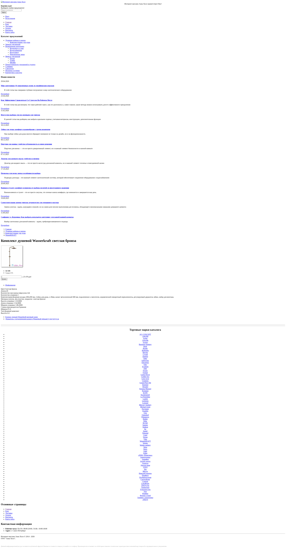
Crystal (145, 354)
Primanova (145, 417)
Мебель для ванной (12, 56)
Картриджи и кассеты (13, 73)
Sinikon (145, 427)
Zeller (145, 453)
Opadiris (145, 411)
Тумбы (12, 60)
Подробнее (5, 94)
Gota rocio (145, 379)
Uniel (145, 435)
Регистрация (10, 18)
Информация (10, 285)
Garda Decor (145, 375)
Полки (12, 58)
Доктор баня (145, 465)
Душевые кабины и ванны (15, 40)
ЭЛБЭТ (145, 500)
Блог (7, 24)
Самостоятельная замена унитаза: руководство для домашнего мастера (30, 202)
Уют (145, 491)
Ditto (145, 359)
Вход (7, 16)
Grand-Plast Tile (145, 383)
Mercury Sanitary (145, 405)
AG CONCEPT (145, 334)
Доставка (8, 26)
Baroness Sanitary (145, 344)
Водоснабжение (16, 50)
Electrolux (145, 363)
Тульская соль (145, 489)
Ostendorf (145, 415)
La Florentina (145, 397)
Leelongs (145, 401)
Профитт (145, 475)
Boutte (145, 348)
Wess (145, 447)
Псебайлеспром (145, 477)
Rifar (145, 421)
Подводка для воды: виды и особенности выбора (20, 173)
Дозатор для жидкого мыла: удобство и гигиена (20, 159)
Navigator (145, 409)
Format (145, 373)
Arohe (145, 338)
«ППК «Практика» (145, 455)
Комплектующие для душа (20, 42)
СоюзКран (145, 483)
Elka (145, 365)
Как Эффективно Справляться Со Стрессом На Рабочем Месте (26, 100)
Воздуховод (14, 52)
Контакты (9, 30)
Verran (145, 437)
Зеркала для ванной (12, 44)
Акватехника (145, 457)
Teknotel (145, 433)
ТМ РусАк (145, 485)
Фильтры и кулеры (12, 71)
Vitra (145, 439)
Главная (8, 22)
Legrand (145, 403)
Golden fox (145, 377)
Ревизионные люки (17, 54)
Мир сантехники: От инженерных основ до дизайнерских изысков (27, 86)
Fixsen (145, 371)
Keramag (145, 391)
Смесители (9, 69)
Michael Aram (145, 407)
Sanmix (145, 425)
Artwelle (145, 340)
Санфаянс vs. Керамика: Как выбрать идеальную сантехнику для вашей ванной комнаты (37, 217)
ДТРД (145, 467)
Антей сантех (145, 461)
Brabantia (145, 350)
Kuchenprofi (145, 395)
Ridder (145, 419)
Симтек (145, 481)
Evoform (145, 367)
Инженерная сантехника (14, 46)
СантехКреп (145, 479)
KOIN (145, 393)
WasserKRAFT (10, 235)
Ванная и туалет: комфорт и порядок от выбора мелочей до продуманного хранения (35, 188)
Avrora (145, 342)
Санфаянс (9, 66)
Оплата (8, 28)
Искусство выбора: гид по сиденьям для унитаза (20, 115)
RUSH (145, 423)
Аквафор (145, 459)
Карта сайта (9, 32)
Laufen (145, 399)
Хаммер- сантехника (145, 498)
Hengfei (145, 387)
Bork (145, 346)
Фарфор (145, 493)
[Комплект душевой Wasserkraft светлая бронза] (12, 267)
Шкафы (13, 62)
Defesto (145, 356)
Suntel (145, 431)
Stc (145, 429)
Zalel (145, 451)
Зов (145, 469)
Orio (145, 413)
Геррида (145, 463)
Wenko (145, 443)
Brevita (145, 352)
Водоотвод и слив (17, 48)
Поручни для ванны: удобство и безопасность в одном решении (26, 144)
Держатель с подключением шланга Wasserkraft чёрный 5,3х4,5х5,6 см (32, 319)
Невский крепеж (145, 473)
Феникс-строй (145, 496)
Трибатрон (145, 487)
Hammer (145, 385)
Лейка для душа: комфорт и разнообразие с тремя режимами (25, 129)
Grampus (145, 381)
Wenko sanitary (145, 445)
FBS (145, 369)
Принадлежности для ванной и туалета (20, 64)
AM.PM (145, 336)
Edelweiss (145, 361)
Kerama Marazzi (145, 389)
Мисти (145, 471)
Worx (145, 449)
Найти (4, 12)
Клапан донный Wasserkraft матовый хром (21, 317)
